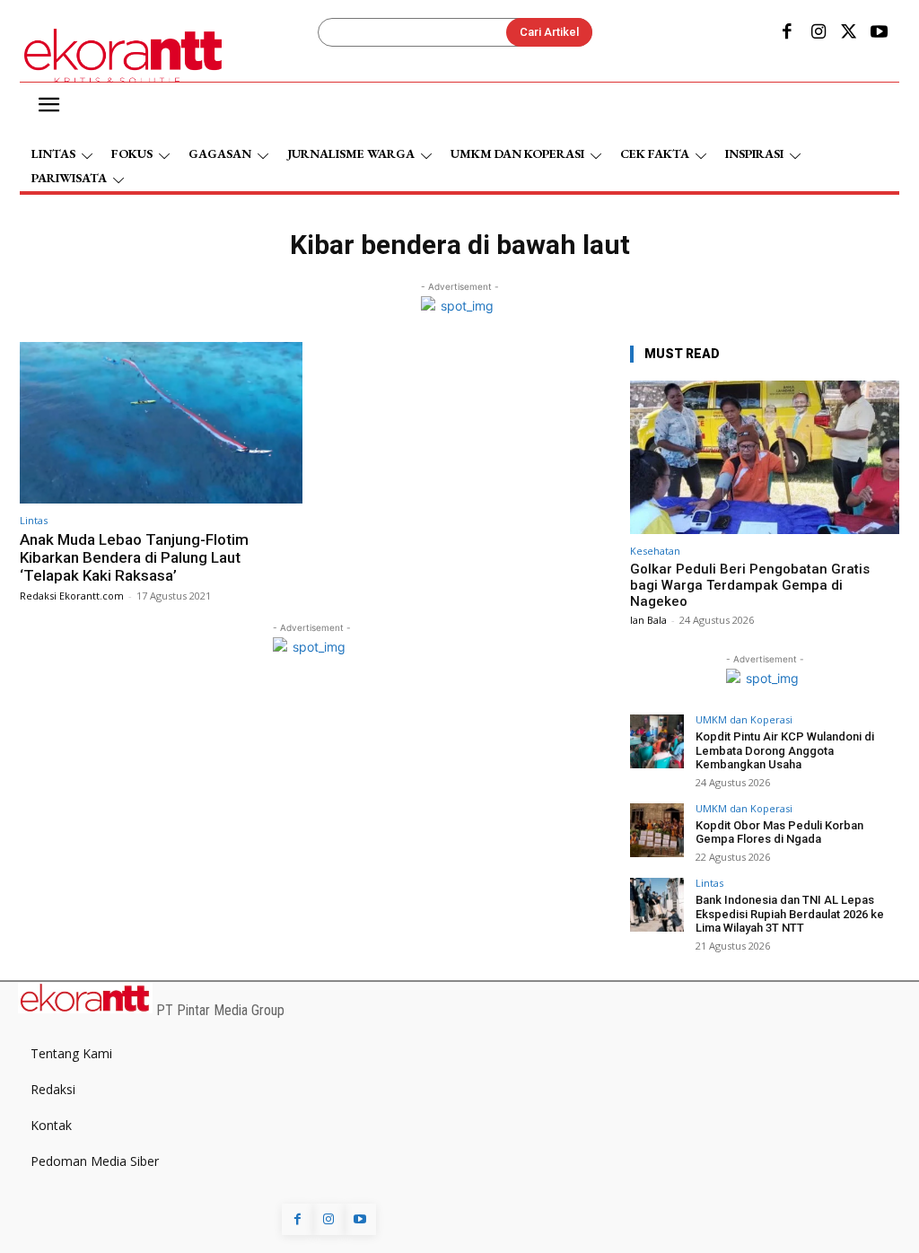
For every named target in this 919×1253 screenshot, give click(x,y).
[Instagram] (817, 33)
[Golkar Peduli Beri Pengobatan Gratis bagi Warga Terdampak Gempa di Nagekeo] (764, 457)
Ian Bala (648, 619)
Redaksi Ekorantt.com (72, 595)
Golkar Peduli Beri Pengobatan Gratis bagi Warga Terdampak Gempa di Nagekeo (750, 585)
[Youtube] (879, 33)
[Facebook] (787, 33)
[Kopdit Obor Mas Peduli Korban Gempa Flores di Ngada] (657, 830)
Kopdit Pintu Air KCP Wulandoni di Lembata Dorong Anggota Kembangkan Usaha (785, 750)
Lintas (34, 520)
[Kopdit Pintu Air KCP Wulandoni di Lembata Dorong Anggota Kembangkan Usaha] (657, 741)
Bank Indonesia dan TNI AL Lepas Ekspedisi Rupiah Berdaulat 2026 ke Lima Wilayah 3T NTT (790, 913)
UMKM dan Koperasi (744, 719)
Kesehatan (655, 551)
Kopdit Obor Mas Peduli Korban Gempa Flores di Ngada (779, 832)
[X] (849, 33)
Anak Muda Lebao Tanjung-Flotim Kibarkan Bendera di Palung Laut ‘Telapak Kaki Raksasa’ (134, 557)
